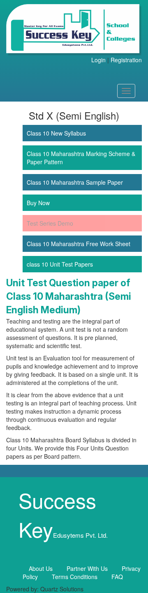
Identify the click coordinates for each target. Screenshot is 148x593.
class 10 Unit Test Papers (60, 264)
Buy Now (38, 203)
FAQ (117, 577)
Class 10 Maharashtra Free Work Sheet (78, 244)
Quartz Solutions (61, 589)
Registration (126, 60)
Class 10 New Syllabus (56, 133)
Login (98, 60)
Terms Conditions (74, 577)
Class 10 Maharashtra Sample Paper (75, 182)
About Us (41, 568)
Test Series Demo (50, 223)
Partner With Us (87, 568)
